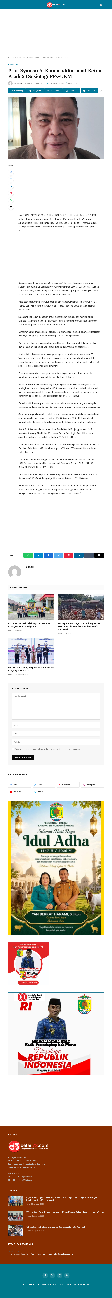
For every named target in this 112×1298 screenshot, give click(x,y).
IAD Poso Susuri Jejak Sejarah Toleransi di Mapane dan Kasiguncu (30, 625)
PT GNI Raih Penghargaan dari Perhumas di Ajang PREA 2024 (31, 669)
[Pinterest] (11, 193)
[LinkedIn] (11, 186)
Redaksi (19, 83)
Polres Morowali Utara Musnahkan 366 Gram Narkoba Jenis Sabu (56, 1227)
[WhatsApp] (11, 200)
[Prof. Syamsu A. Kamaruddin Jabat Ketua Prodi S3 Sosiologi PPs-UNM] (56, 128)
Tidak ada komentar (56, 83)
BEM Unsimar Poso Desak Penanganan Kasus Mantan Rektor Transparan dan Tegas (65, 1212)
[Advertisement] (56, 33)
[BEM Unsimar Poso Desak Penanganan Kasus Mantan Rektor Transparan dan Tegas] (15, 1216)
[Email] (11, 207)
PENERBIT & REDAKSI (78, 1284)
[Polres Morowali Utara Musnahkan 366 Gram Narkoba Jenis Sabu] (15, 1230)
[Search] (101, 5)
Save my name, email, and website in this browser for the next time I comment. (47, 749)
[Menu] (11, 5)
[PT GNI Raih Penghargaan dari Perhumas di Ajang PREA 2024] (31, 651)
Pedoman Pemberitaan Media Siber (43, 1284)
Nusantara (13, 64)
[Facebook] (11, 172)
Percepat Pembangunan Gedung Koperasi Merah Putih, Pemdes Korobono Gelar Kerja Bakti (80, 626)
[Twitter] (11, 179)
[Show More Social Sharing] (101, 90)
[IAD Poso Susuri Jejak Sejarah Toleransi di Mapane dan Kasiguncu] (31, 607)
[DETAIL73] (56, 5)
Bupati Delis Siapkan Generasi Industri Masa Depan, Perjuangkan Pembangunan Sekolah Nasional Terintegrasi (63, 1198)
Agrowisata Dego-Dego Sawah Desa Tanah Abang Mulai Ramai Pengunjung (42, 1254)
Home (10, 57)
